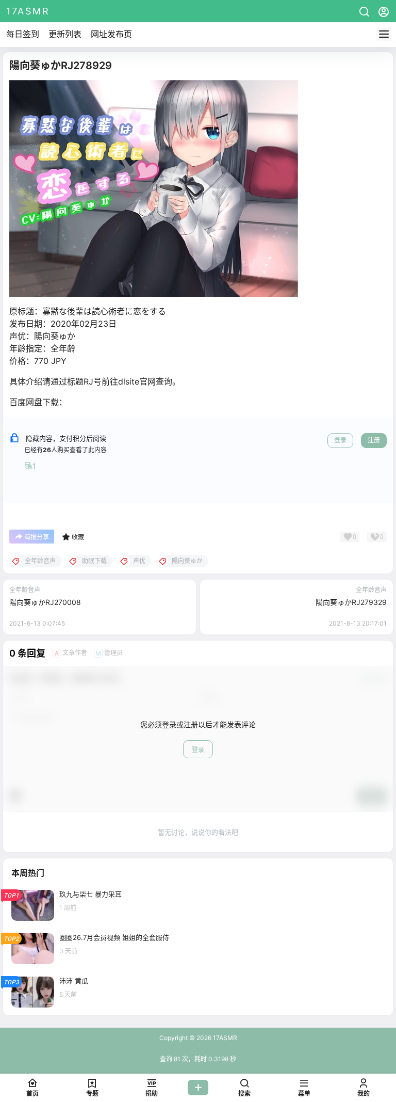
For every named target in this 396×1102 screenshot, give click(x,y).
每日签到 (22, 34)
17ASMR (224, 1038)
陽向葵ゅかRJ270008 (45, 602)
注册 (374, 440)
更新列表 (64, 34)
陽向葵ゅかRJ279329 (351, 602)
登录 (340, 440)
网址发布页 (111, 34)
